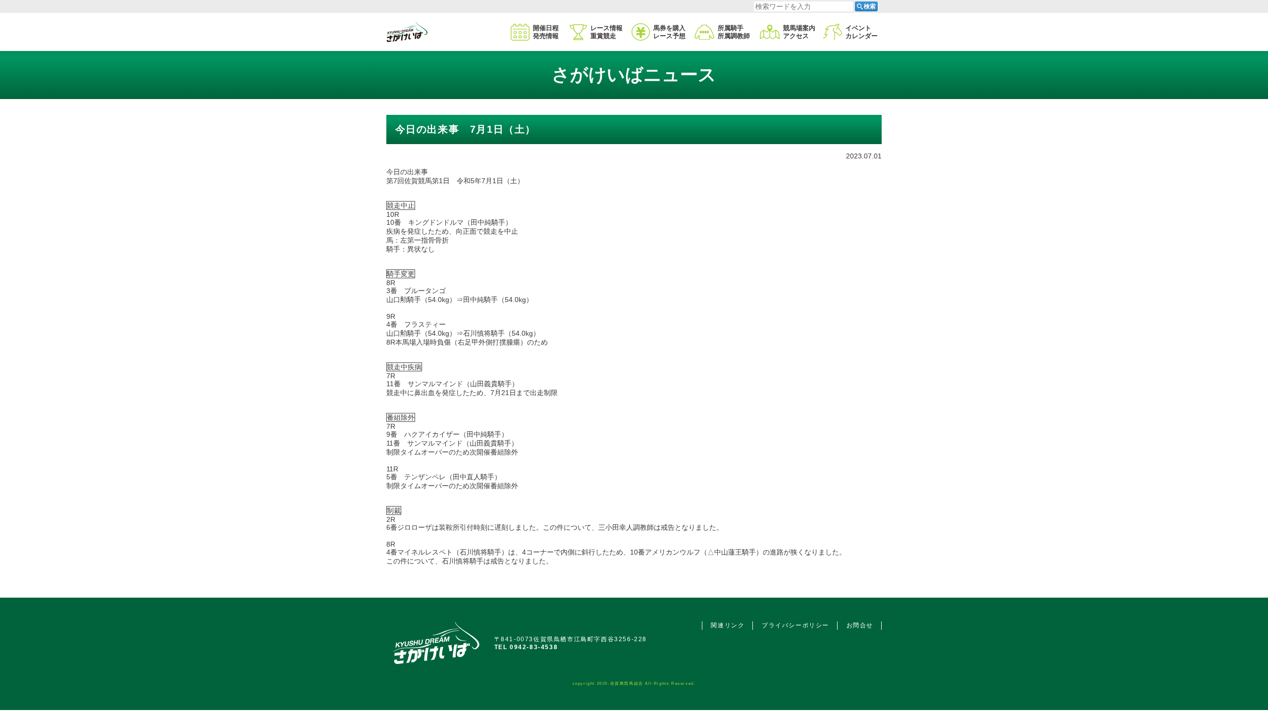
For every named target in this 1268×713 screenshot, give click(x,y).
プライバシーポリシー (795, 625)
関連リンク (727, 625)
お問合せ (859, 625)
